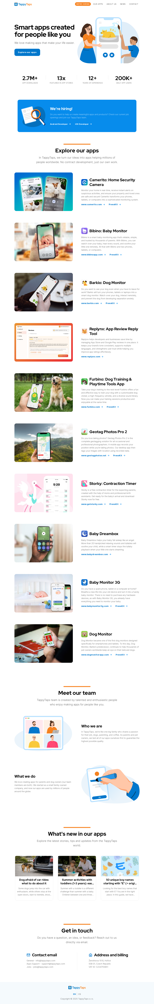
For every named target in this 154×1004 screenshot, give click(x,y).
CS (79, 994)
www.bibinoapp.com (92, 254)
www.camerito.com (91, 204)
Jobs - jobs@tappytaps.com (40, 967)
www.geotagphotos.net (93, 455)
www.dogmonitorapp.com (95, 655)
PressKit (113, 204)
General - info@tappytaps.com (41, 960)
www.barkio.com (90, 303)
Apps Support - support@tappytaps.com (46, 964)
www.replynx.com (90, 356)
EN (74, 994)
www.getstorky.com (92, 504)
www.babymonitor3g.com (95, 606)
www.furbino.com (90, 407)
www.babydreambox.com (94, 554)
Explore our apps (27, 52)
